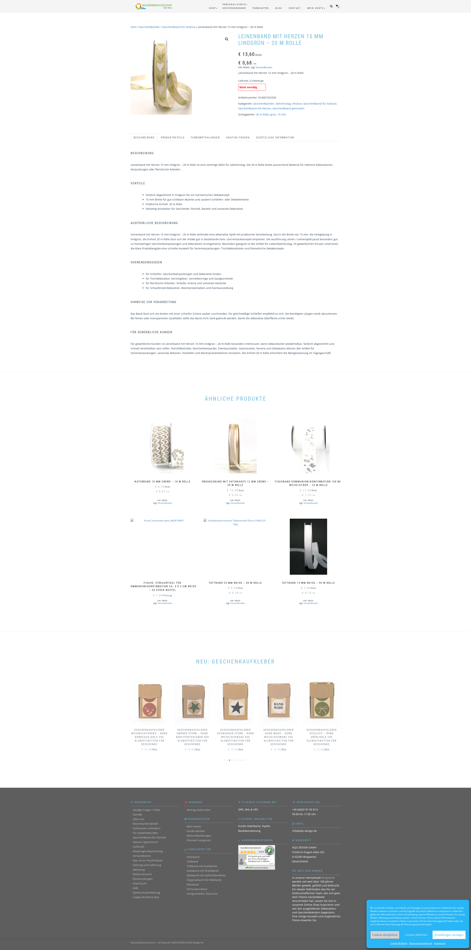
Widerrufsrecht (142, 874)
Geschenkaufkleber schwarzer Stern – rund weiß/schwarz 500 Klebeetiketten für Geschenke (235, 737)
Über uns (138, 819)
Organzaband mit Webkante (204, 880)
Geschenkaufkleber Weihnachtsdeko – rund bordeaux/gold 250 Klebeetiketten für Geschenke (149, 737)
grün (273, 114)
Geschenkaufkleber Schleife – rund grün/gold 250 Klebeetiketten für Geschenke (322, 737)
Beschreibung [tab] (144, 137)
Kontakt (295, 8)
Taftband (192, 861)
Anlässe (297, 103)
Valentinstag (283, 103)
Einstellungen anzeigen (449, 935)
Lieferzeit (138, 846)
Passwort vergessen (199, 840)
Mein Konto (315, 8)
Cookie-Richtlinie (398, 943)
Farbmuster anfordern (146, 828)
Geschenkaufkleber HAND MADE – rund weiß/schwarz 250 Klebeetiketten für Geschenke (278, 737)
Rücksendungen (143, 879)
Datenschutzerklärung (420, 943)
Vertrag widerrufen (198, 810)
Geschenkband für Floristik (149, 837)
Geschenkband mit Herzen (254, 108)
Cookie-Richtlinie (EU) (146, 897)
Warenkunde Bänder (145, 823)
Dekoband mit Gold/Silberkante (206, 875)
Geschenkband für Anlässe (178, 27)
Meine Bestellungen (199, 835)
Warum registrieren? (145, 842)
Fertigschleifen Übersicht (202, 893)
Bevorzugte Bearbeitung (148, 851)
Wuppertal (328, 877)
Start (134, 27)
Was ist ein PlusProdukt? (148, 860)
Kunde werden (196, 831)
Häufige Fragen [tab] (238, 137)
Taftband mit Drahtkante (202, 866)
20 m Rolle (262, 114)
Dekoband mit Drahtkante (203, 870)
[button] (226, 39)
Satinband (193, 857)
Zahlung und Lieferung (147, 865)
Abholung (139, 869)
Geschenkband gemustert (288, 108)
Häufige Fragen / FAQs (146, 810)
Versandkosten (264, 67)
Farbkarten (261, 8)
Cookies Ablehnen (416, 935)
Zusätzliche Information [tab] (275, 137)
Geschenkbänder (149, 27)
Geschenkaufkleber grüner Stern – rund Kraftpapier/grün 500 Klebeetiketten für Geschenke (192, 737)
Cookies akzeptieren (385, 935)
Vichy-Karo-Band (197, 889)
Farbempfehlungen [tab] (205, 137)
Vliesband (193, 884)
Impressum (439, 943)
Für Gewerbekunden (145, 833)
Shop (212, 8)
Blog (278, 8)
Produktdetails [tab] (173, 137)
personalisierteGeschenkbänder (234, 6)
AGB (135, 888)
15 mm (282, 114)
